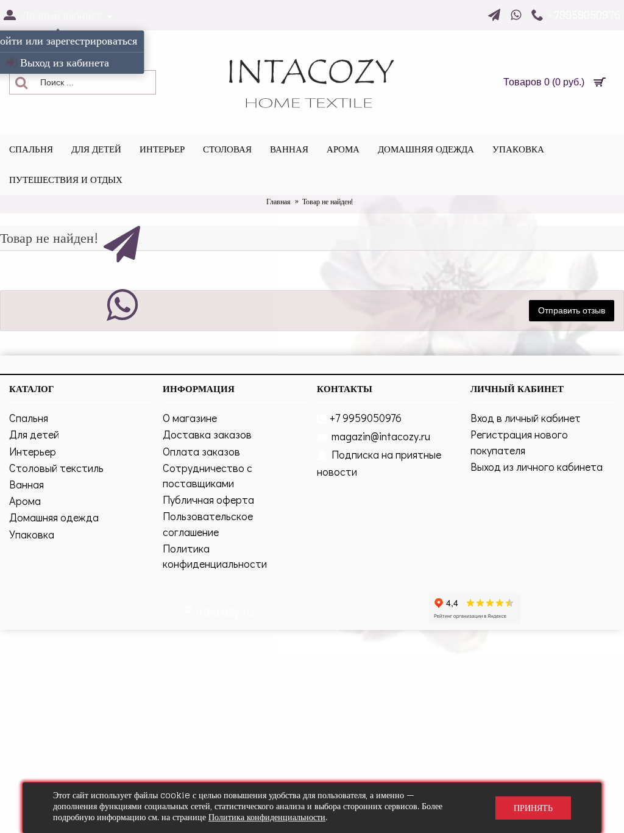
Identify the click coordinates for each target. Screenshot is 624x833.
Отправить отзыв (571, 310)
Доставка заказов (207, 434)
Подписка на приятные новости (379, 463)
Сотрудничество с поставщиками (207, 475)
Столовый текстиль (56, 467)
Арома (25, 500)
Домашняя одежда (54, 517)
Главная (278, 201)
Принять (533, 807)
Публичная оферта (208, 499)
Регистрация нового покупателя (519, 442)
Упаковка (31, 534)
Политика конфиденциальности (215, 556)
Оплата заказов (201, 451)
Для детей (34, 434)
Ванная (26, 484)
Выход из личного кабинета (536, 466)
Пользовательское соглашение (208, 523)
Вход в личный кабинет (525, 417)
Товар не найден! (327, 201)
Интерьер (32, 451)
